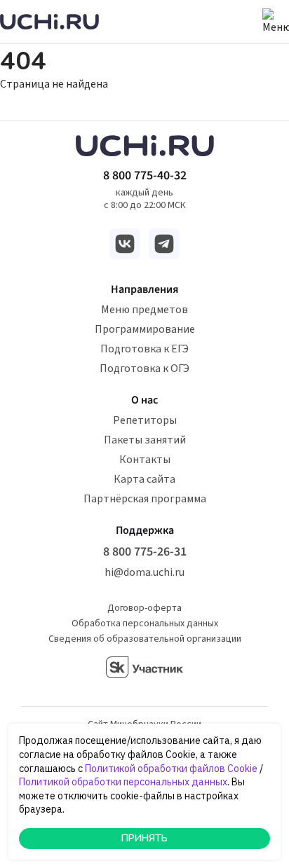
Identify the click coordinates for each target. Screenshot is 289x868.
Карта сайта (144, 479)
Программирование (145, 329)
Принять (144, 838)
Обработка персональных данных (145, 623)
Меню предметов (144, 310)
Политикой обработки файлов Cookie (171, 768)
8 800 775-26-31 (145, 552)
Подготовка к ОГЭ (144, 368)
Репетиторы (145, 420)
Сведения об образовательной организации (144, 639)
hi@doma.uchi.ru (144, 572)
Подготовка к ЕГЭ (144, 349)
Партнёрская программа (144, 499)
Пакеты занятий (145, 440)
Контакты (144, 460)
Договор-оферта (144, 608)
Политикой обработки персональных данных (123, 782)
